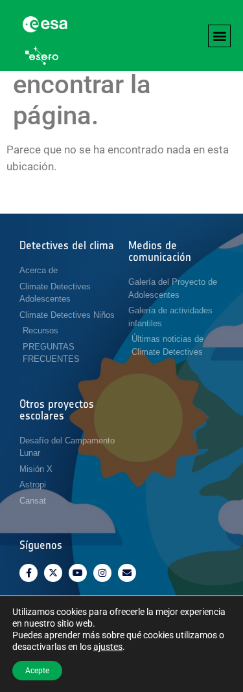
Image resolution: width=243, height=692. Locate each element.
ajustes (107, 647)
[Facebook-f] (28, 573)
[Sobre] (127, 573)
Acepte (37, 670)
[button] (219, 36)
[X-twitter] (53, 573)
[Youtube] (78, 573)
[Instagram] (102, 573)
